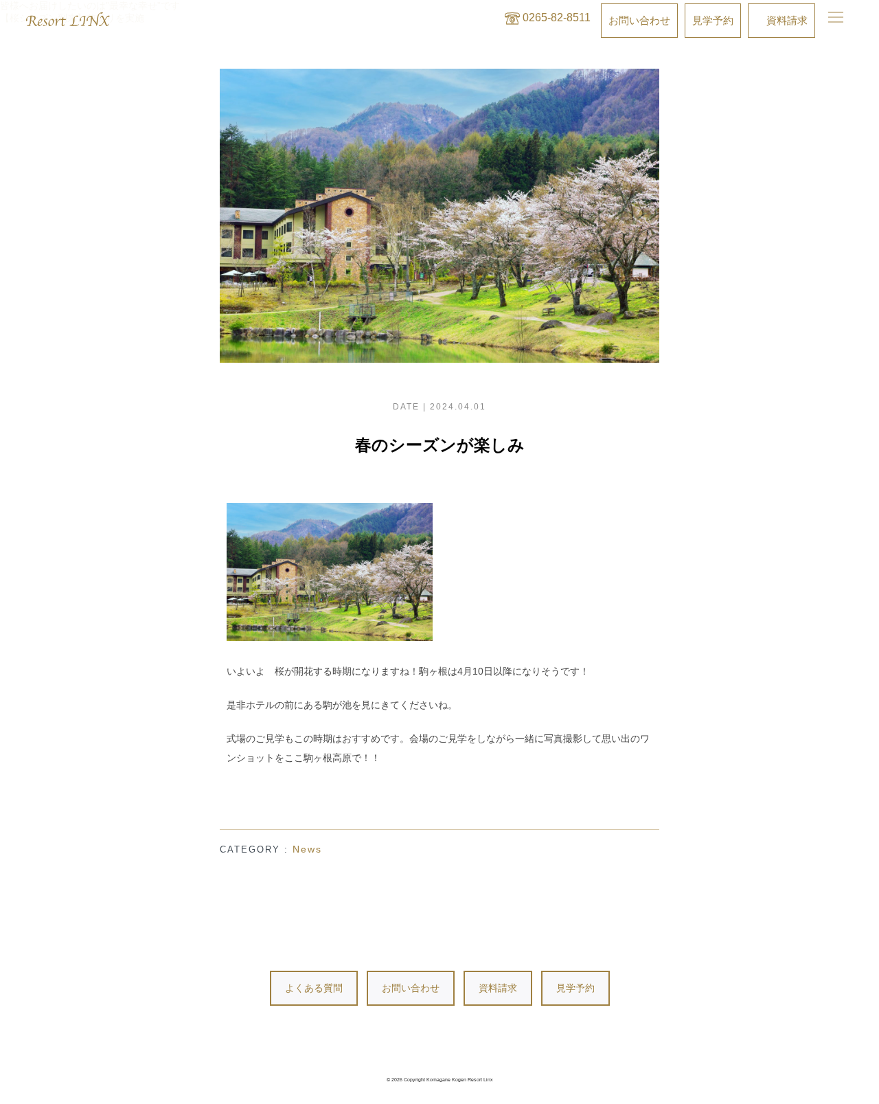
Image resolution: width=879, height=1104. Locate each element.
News (307, 849)
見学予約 (575, 987)
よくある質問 (314, 987)
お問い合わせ (411, 987)
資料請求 (498, 987)
